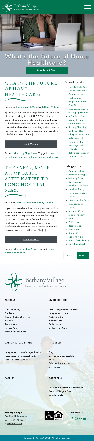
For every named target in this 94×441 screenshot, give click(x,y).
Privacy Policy (11, 328)
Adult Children (76, 171)
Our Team (9, 313)
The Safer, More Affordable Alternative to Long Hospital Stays (27, 179)
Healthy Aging (76, 189)
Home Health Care (78, 200)
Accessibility (11, 324)
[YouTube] (80, 418)
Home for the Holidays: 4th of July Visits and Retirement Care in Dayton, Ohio (78, 149)
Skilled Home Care (58, 328)
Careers (9, 378)
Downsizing (74, 182)
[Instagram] (76, 418)
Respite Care (75, 226)
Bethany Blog (22, 153)
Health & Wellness (78, 186)
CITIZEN (40, 438)
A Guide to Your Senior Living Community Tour (77, 120)
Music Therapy (76, 215)
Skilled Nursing (56, 324)
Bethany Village (50, 107)
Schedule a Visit (47, 70)
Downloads (54, 367)
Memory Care (76, 211)
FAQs (51, 360)
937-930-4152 (14, 424)
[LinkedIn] (84, 418)
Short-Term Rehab (78, 241)
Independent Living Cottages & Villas (23, 353)
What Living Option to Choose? (64, 310)
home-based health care (45, 157)
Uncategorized (76, 244)
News (34, 153)
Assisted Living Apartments (18, 360)
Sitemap (9, 321)
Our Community (12, 310)
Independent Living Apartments (20, 356)
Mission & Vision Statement (18, 317)
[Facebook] (72, 418)
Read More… (31, 144)
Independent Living (58, 313)
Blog (51, 353)
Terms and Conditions (15, 332)
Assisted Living (76, 175)
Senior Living (75, 237)
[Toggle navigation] (87, 7)
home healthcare (20, 157)
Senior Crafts (75, 233)
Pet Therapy (75, 222)
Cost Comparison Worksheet (62, 356)
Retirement (74, 230)
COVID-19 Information (60, 363)
